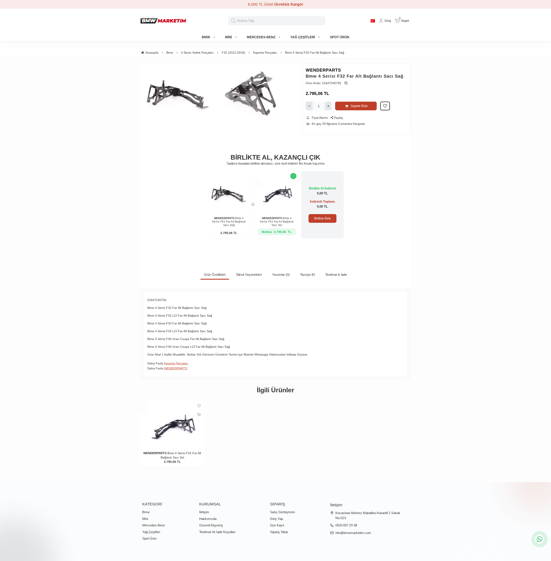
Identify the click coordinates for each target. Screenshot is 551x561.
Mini (145, 519)
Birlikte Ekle (322, 218)
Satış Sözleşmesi (282, 512)
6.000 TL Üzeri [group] (275, 4)
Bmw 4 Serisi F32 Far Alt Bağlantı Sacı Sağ (229, 222)
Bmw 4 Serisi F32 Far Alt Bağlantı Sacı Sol (277, 222)
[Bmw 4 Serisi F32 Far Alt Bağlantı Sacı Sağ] (229, 192)
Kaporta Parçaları (176, 363)
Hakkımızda (208, 519)
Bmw (146, 512)
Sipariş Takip (279, 532)
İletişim (204, 512)
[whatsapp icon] (539, 539)
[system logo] (163, 20)
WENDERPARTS (323, 70)
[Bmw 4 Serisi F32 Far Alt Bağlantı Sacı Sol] (276, 192)
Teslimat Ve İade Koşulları (217, 532)
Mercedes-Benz (153, 525)
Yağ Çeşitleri (151, 532)
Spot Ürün (149, 538)
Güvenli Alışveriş (211, 525)
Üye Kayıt (277, 525)
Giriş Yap (276, 519)
